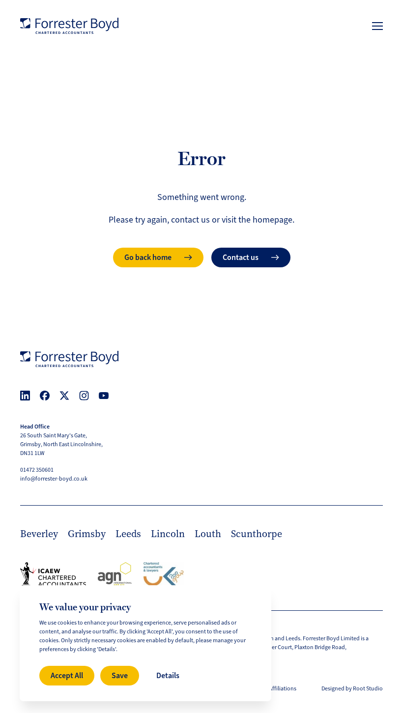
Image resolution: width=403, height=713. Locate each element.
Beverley (39, 533)
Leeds (128, 533)
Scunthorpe (256, 533)
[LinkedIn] (25, 395)
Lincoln (168, 533)
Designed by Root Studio (352, 688)
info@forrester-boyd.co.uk (53, 479)
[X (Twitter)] (64, 395)
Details (167, 675)
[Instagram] (84, 395)
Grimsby (87, 533)
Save (120, 675)
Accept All (67, 675)
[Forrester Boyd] (69, 26)
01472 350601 (37, 470)
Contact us (241, 257)
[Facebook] (45, 395)
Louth (208, 533)
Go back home (148, 257)
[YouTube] (104, 395)
